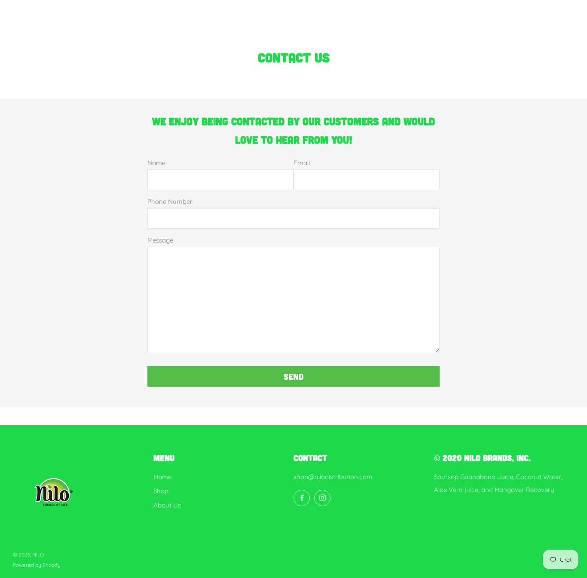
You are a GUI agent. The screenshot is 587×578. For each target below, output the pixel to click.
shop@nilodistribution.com (333, 477)
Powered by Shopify (37, 565)
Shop (160, 491)
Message (160, 240)
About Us (167, 505)
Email (302, 163)
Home (162, 477)
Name (156, 163)
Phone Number (170, 201)
